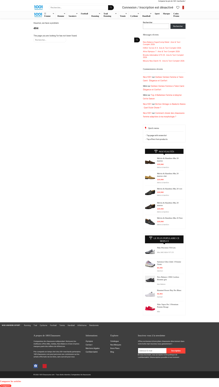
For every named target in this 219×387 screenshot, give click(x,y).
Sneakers (72, 16)
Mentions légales (93, 348)
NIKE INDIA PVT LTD (167, 252)
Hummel (159, 297)
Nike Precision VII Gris (166, 248)
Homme (60, 16)
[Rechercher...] (111, 7)
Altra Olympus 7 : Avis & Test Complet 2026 (161, 51)
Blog (112, 352)
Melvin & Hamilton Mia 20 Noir (170, 218)
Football (84, 14)
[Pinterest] (45, 366)
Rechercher (147, 22)
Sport (157, 14)
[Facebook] (36, 366)
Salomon (160, 271)
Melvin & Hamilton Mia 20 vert (169, 189)
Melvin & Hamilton (163, 167)
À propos (89, 341)
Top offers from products (157, 139)
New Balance (161, 284)
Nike (158, 252)
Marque (166, 14)
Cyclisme (134, 16)
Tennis (123, 16)
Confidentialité (92, 352)
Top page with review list (157, 135)
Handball (146, 16)
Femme (47, 16)
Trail (35, 325)
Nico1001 (147, 77)
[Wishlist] (177, 8)
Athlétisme (82, 325)
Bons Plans (115, 348)
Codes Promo (176, 15)
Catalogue (114, 341)
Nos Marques (115, 345)
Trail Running (107, 15)
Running (95, 16)
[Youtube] (40, 366)
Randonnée (94, 325)
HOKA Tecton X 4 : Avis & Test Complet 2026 (162, 48)
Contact (89, 345)
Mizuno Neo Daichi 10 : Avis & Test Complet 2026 (163, 61)
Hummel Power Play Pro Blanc (169, 290)
